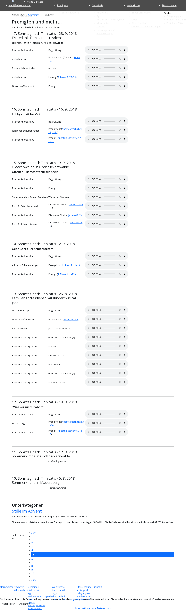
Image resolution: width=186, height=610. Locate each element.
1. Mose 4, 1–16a (67, 274)
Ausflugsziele (83, 590)
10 (32, 573)
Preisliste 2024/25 (85, 596)
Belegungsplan (84, 593)
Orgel (54, 593)
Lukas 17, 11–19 (71, 265)
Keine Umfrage (35, 1)
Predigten (62, 5)
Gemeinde (97, 5)
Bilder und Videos (60, 590)
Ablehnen (24, 603)
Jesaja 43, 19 (75, 215)
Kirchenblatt (33, 590)
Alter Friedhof (58, 596)
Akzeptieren (8, 603)
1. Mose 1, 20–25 (67, 77)
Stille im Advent (27, 511)
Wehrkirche (133, 5)
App (30, 593)
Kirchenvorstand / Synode (40, 596)
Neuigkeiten (15, 5)
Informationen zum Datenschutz (93, 608)
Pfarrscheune (84, 587)
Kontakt (97, 587)
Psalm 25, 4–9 (71, 319)
